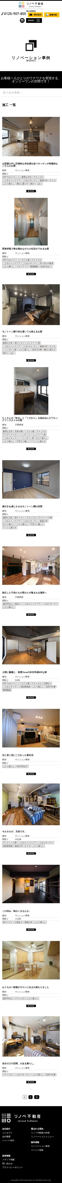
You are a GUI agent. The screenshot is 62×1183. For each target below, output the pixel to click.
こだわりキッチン (30, 180)
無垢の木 (44, 180)
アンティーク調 (45, 518)
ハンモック (25, 435)
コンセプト (7, 1133)
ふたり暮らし (8, 184)
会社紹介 (6, 1129)
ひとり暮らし (42, 438)
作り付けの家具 (46, 263)
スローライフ (22, 267)
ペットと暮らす (39, 441)
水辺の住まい (46, 267)
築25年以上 (8, 604)
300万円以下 (22, 766)
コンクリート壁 (33, 343)
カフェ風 (25, 260)
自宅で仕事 (37, 350)
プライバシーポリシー (12, 1167)
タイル (52, 180)
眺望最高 (34, 267)
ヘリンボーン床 (9, 350)
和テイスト (19, 343)
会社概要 (6, 1137)
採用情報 (6, 1156)
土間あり (47, 683)
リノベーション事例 (40, 1146)
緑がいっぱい (36, 184)
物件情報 (35, 1142)
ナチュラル (38, 177)
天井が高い (19, 431)
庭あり (18, 604)
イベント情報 (37, 1150)
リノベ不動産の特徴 (40, 1133)
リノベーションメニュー (42, 1137)
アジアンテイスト (10, 435)
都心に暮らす (22, 184)
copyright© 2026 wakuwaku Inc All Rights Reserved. (31, 1180)
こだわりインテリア (11, 180)
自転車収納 (25, 687)
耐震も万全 (26, 177)
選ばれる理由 (37, 1129)
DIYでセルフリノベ (11, 177)
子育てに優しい (23, 441)
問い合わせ (7, 1164)
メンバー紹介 (8, 1140)
